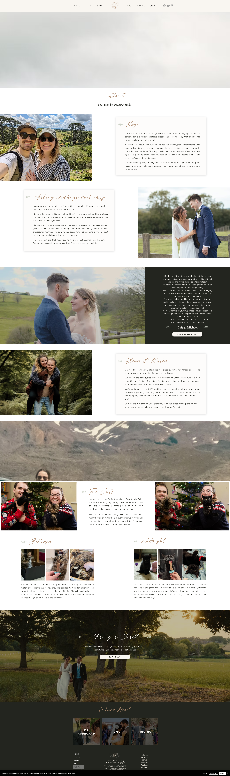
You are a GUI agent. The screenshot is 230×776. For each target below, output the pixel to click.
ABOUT (77, 767)
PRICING (77, 764)
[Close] (228, 773)
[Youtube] (168, 5)
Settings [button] (205, 773)
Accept (222, 773)
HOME (76, 754)
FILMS (76, 760)
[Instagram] (172, 5)
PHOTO (77, 757)
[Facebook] (164, 5)
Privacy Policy (71, 773)
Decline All (213, 773)
